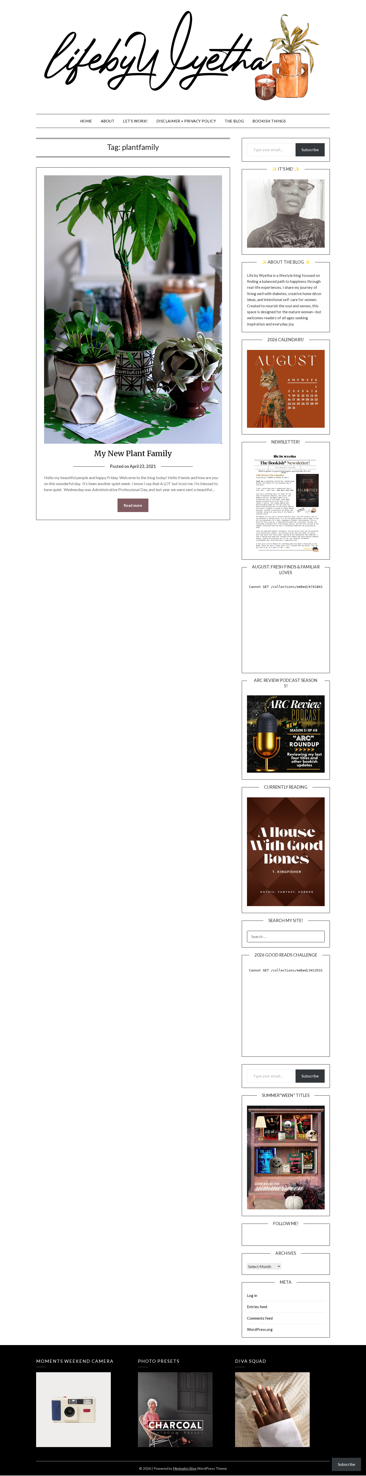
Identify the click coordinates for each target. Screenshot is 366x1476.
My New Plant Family (133, 453)
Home (86, 121)
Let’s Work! (135, 121)
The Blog (234, 121)
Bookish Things (269, 121)
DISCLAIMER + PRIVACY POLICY (186, 121)
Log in (252, 1295)
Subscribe (310, 149)
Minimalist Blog (184, 1468)
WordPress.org (260, 1329)
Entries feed (257, 1306)
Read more (133, 505)
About (108, 121)
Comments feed (260, 1318)
